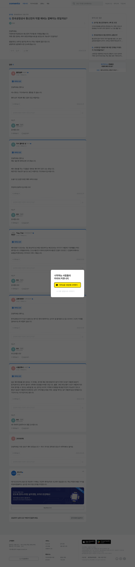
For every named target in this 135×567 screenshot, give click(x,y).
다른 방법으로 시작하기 (66, 291)
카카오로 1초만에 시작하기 (68, 285)
